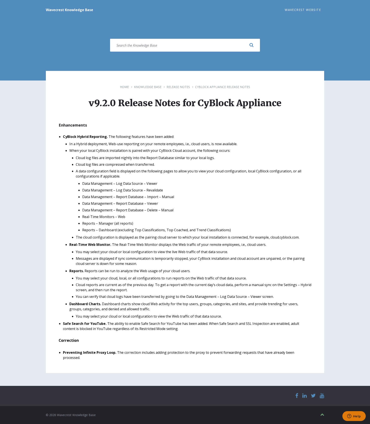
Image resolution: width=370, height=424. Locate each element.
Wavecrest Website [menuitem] (303, 10)
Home (124, 87)
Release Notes (178, 87)
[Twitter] (313, 395)
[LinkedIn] (304, 395)
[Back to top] (322, 414)
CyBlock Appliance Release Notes (222, 87)
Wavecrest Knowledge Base (69, 9)
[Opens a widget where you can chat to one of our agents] (354, 416)
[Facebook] (296, 395)
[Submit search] (251, 45)
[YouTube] (322, 395)
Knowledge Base (147, 87)
